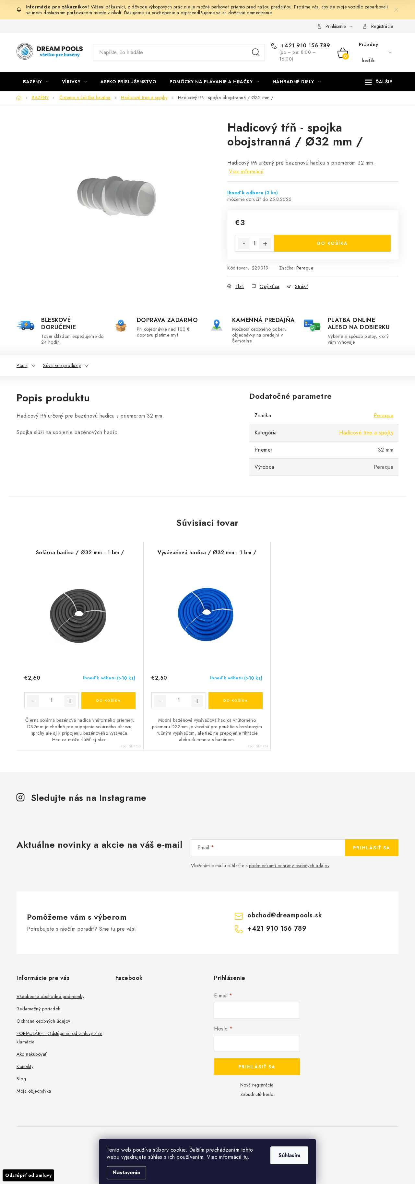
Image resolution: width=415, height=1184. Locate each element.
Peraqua (305, 268)
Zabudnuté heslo (257, 1094)
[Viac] (379, 81)
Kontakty (25, 1066)
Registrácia (382, 26)
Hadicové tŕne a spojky (366, 432)
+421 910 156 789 (304, 45)
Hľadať (256, 52)
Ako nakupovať (32, 1054)
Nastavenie (126, 1172)
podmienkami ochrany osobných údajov (289, 865)
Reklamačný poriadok (38, 1009)
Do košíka (332, 243)
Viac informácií (246, 171)
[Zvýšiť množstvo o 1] (265, 243)
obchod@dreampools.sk (284, 915)
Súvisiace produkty (62, 365)
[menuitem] (36, 81)
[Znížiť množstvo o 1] (244, 243)
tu (245, 1157)
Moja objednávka (34, 1091)
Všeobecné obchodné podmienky (50, 996)
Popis (22, 365)
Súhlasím (289, 1155)
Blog (21, 1078)
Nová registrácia (257, 1085)
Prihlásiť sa (371, 848)
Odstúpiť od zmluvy (28, 1175)
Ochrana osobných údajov (43, 1021)
